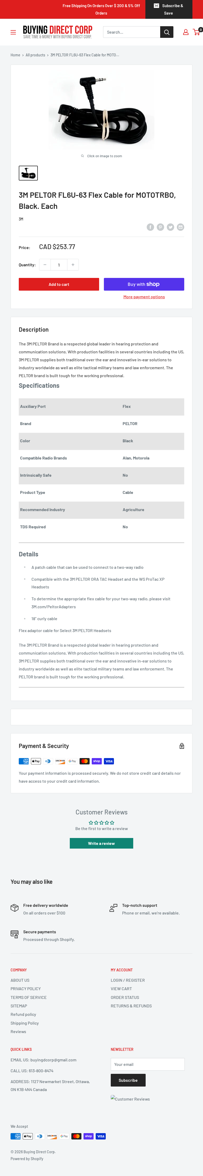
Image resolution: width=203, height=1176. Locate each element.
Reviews (18, 1031)
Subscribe (128, 1080)
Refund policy (23, 1014)
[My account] (185, 32)
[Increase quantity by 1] (73, 264)
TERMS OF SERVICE (29, 997)
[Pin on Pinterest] (160, 227)
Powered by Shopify (27, 1158)
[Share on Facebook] (150, 227)
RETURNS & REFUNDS (131, 1005)
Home (15, 55)
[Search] (166, 32)
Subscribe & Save (172, 9)
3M (21, 219)
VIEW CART (121, 988)
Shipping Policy (25, 1022)
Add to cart (59, 284)
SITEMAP (19, 1005)
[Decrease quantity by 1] (44, 264)
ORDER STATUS (125, 997)
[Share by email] (180, 227)
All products (35, 55)
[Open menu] (13, 32)
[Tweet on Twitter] (170, 227)
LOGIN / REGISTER (128, 980)
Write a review (101, 843)
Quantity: (27, 264)
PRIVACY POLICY (26, 988)
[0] (196, 32)
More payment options (144, 296)
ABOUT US (20, 980)
